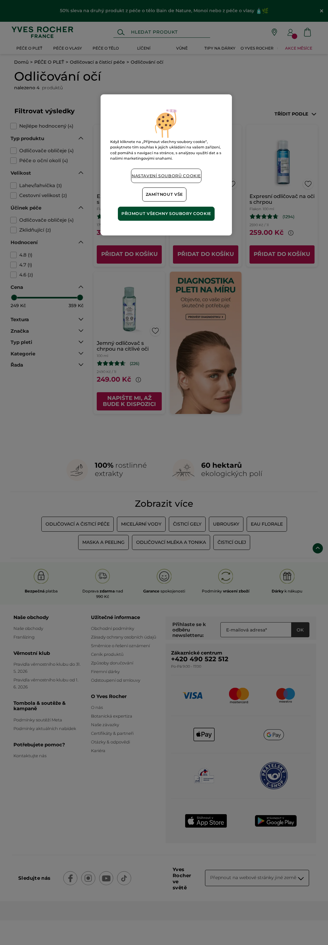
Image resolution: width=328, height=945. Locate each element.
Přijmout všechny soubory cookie (166, 213)
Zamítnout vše (164, 194)
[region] (166, 164)
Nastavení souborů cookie (166, 175)
